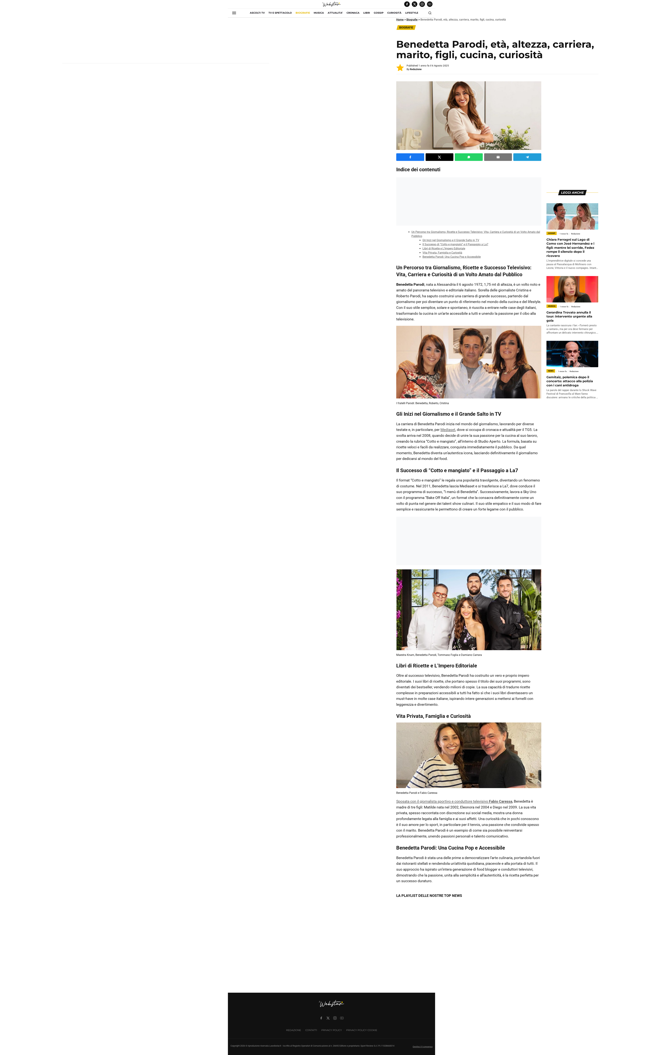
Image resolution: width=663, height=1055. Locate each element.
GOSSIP (378, 12)
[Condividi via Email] (498, 157)
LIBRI (366, 12)
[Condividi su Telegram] (527, 157)
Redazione (416, 69)
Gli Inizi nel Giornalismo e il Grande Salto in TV (450, 240)
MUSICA (319, 12)
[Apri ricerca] (430, 13)
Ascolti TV (257, 12)
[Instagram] (422, 4)
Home (400, 19)
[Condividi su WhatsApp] (469, 157)
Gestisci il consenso (423, 1046)
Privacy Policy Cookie (361, 1030)
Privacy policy (331, 1030)
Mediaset (447, 430)
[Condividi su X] (440, 157)
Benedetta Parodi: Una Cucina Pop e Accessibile (451, 256)
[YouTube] (430, 4)
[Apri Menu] (234, 13)
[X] (414, 4)
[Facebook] (407, 4)
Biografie (303, 12)
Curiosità (394, 12)
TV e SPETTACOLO (280, 12)
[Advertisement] (165, 41)
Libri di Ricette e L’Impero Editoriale (443, 248)
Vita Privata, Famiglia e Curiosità (442, 252)
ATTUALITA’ (335, 12)
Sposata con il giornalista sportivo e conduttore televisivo (454, 801)
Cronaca (353, 12)
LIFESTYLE (411, 12)
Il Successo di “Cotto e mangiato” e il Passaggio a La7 (455, 244)
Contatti (311, 1030)
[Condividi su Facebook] (410, 157)
